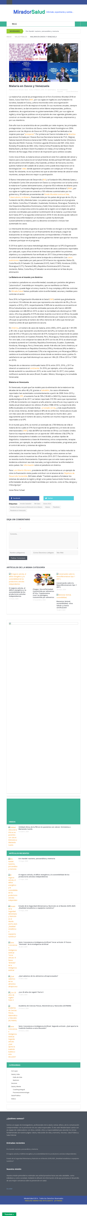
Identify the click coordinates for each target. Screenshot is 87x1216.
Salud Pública (51, 90)
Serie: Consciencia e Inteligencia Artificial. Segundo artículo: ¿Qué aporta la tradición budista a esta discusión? (48, 1027)
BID (44, 179)
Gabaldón (45, 390)
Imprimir (60, 91)
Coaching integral (19, 1089)
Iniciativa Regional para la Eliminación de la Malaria (26, 507)
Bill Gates (37, 504)
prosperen (29, 134)
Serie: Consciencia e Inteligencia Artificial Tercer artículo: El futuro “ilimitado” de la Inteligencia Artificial (45, 943)
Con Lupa (14, 1071)
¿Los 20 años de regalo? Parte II (31, 992)
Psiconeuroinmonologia (21, 1092)
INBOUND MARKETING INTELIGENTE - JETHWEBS (43, 1201)
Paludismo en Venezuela (18, 510)
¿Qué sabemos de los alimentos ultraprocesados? (38, 976)
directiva (71, 134)
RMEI (70, 188)
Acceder (9, 1189)
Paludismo (56, 507)
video (24, 168)
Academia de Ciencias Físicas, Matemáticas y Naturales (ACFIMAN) (45, 1006)
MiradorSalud (17, 291)
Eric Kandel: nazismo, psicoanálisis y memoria (42, 31)
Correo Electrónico (72, 91)
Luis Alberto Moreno (22, 470)
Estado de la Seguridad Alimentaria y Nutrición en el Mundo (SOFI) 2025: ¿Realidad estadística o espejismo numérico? (47, 907)
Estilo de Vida (17, 1077)
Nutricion (16, 1080)
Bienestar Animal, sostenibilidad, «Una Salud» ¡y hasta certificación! (65, 604)
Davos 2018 (47, 504)
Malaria (47, 507)
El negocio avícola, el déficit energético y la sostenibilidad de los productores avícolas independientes (17, 592)
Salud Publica (15, 1095)
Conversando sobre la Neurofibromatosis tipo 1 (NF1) (67, 585)
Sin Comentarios (62, 90)
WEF (31, 99)
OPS (21, 396)
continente (34, 368)
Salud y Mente (16, 1086)
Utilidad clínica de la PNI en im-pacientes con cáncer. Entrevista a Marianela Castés (44, 828)
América (15, 328)
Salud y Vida (15, 1074)
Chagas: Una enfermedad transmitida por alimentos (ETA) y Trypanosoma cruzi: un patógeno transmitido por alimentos (43, 593)
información (29, 465)
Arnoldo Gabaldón (25, 504)
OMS (52, 299)
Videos (13, 1099)
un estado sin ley (48, 408)
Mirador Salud (23, 90)
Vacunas (14, 1083)
